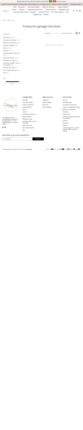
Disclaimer (65, 112)
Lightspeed (29, 149)
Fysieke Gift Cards (43, 12)
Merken (46, 14)
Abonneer (38, 139)
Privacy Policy (66, 114)
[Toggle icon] (73, 10)
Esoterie (6, 51)
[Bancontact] (58, 149)
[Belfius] (66, 149)
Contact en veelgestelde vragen (71, 107)
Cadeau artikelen (9, 45)
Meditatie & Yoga (9, 60)
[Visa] (55, 149)
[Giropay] (74, 149)
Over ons (65, 100)
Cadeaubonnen (37, 14)
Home (14, 7)
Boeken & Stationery (10, 43)
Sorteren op (57, 33)
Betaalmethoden (67, 102)
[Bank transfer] (76, 149)
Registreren (46, 100)
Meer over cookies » (61, 1)
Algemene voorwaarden (69, 109)
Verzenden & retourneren (70, 105)
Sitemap (65, 125)
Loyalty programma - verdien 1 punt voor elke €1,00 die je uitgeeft (71, 129)
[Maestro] (63, 149)
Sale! (66, 12)
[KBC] (71, 149)
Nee (54, 1)
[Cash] (47, 149)
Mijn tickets (46, 105)
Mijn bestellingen (47, 102)
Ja (50, 1)
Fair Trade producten (57, 12)
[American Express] (68, 149)
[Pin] (79, 149)
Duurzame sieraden (9, 40)
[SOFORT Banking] (60, 149)
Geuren (5, 48)
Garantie (65, 120)
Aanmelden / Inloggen (76, 4)
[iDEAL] (50, 149)
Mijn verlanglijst (47, 107)
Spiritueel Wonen (9, 58)
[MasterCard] (52, 149)
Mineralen (6, 37)
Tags (8, 20)
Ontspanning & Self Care (11, 53)
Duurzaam (65, 123)
